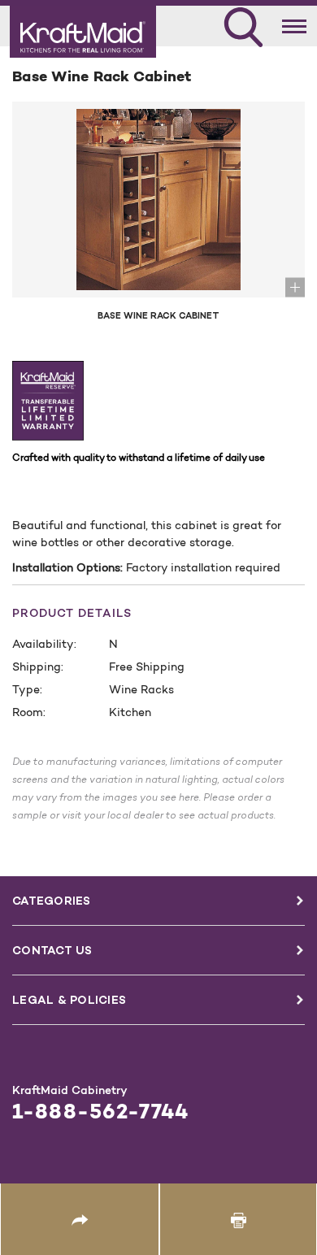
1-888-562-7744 (100, 1111)
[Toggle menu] (294, 23)
